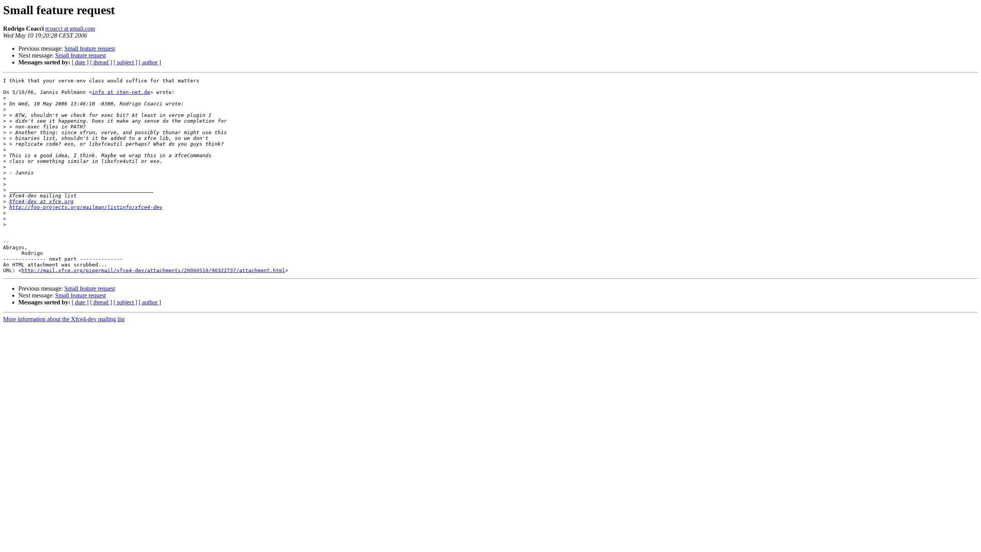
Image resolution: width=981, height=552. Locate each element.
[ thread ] (101, 62)
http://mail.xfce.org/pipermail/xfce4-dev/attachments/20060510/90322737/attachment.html (153, 270)
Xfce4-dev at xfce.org (41, 201)
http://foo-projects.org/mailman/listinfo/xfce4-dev (85, 207)
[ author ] (150, 62)
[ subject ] (125, 62)
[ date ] (80, 62)
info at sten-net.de (121, 92)
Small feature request (89, 48)
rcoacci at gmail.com (70, 28)
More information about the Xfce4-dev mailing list (64, 319)
